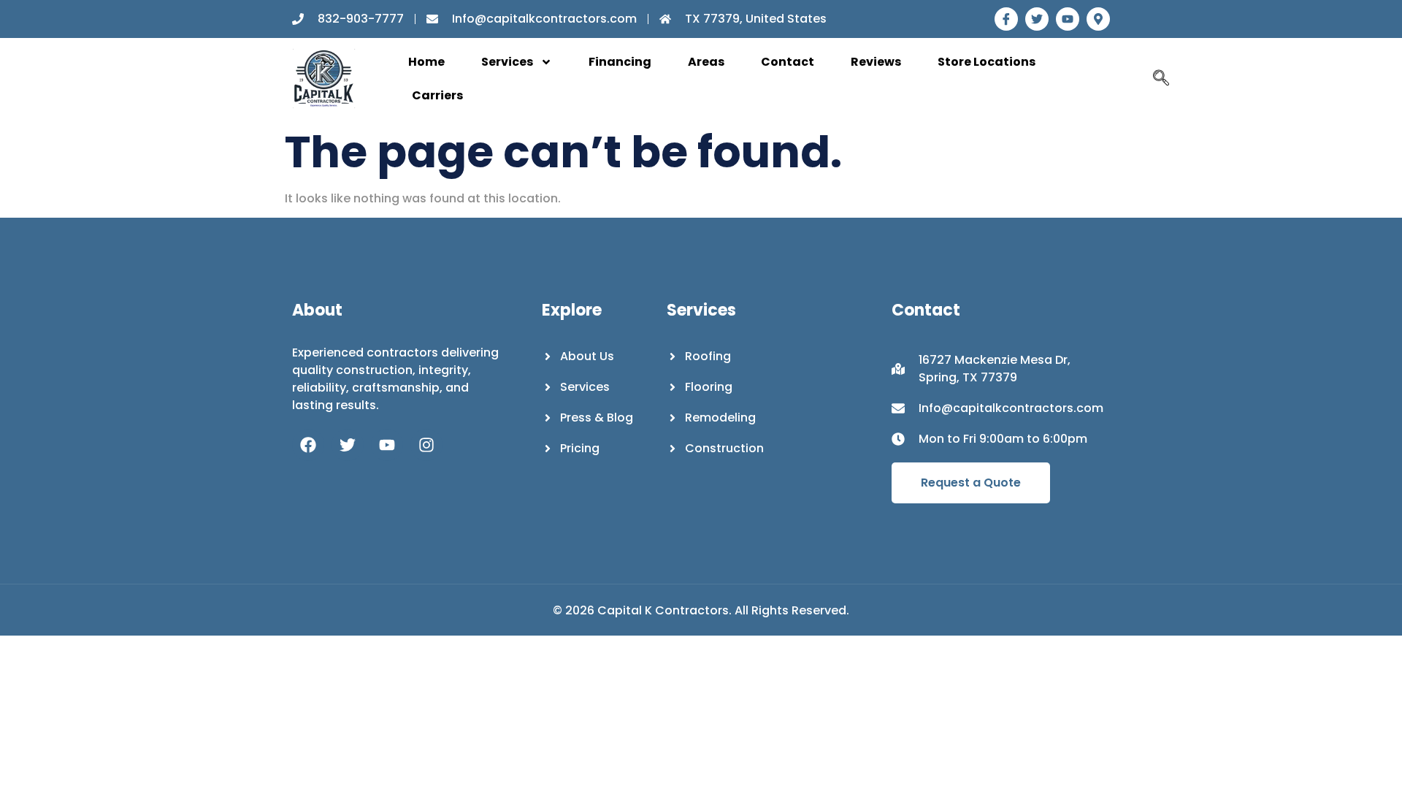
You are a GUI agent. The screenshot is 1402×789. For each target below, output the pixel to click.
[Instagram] (426, 445)
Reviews (876, 61)
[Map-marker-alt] (1098, 19)
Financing (620, 61)
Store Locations (986, 61)
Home (426, 61)
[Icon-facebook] (1006, 19)
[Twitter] (1037, 19)
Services (507, 61)
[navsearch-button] (1161, 79)
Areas (706, 61)
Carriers (437, 95)
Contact (787, 61)
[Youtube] (1067, 19)
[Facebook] (308, 445)
